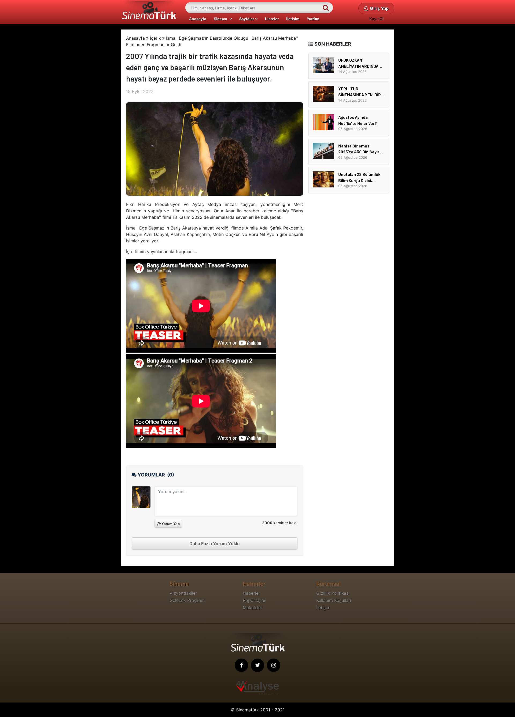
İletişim (292, 19)
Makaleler (252, 607)
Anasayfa (197, 19)
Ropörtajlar (254, 600)
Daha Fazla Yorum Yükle (214, 543)
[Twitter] (257, 665)
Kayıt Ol (376, 18)
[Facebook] (241, 665)
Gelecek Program (187, 600)
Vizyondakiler (183, 593)
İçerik (155, 38)
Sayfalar (247, 19)
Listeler (272, 19)
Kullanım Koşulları (333, 600)
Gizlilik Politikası (333, 593)
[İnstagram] (273, 665)
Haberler (251, 593)
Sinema (221, 19)
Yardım (313, 19)
